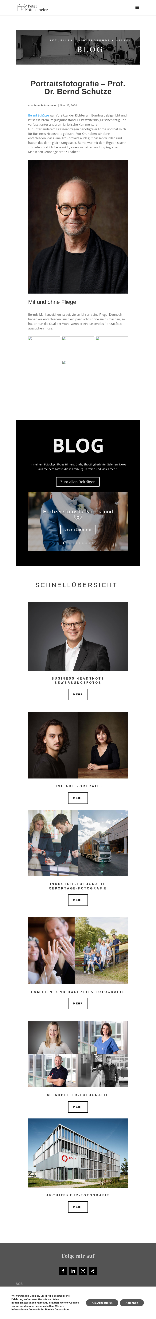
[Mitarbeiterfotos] (78, 1054)
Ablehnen (132, 1302)
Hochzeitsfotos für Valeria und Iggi (78, 514)
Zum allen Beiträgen (78, 481)
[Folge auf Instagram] (83, 1271)
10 (92, 543)
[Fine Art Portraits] (78, 745)
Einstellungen (28, 1302)
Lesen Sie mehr (77, 529)
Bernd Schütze (38, 115)
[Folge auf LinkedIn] (73, 1271)
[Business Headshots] (78, 636)
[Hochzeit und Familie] (78, 950)
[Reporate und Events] (78, 843)
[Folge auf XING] (93, 1271)
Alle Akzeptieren (102, 1302)
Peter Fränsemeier (45, 105)
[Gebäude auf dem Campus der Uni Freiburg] (78, 1153)
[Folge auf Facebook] (63, 1271)
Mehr (78, 694)
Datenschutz (62, 1309)
